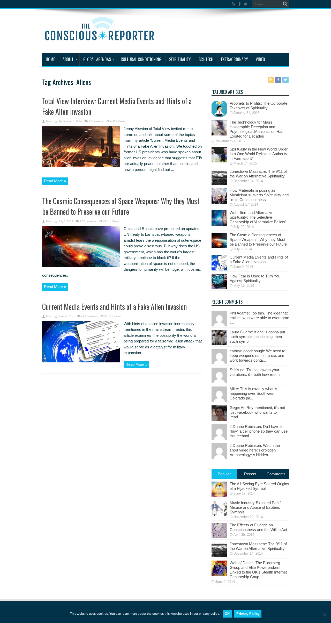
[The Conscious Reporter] (100, 40)
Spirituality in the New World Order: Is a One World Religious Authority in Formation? (259, 154)
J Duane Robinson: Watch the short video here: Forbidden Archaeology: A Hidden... (255, 450)
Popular (224, 474)
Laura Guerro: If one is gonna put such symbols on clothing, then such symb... (257, 336)
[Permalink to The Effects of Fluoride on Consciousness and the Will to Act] (219, 537)
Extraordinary (234, 59)
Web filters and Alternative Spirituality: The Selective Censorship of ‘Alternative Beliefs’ (258, 217)
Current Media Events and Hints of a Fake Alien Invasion (114, 306)
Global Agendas (97, 59)
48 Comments (89, 316)
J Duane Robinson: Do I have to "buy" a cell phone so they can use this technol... (259, 431)
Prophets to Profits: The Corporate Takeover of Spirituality (258, 105)
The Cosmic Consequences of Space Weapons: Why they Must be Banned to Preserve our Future (120, 206)
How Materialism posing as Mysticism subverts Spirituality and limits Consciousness (259, 195)
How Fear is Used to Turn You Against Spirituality (255, 278)
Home (50, 59)
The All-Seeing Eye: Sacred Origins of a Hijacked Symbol (259, 486)
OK (227, 614)
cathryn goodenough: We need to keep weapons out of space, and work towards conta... (257, 355)
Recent (250, 474)
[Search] (285, 4)
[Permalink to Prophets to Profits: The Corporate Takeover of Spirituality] (219, 115)
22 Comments (88, 221)
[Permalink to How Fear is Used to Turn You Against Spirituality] (219, 288)
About (68, 59)
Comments (276, 474)
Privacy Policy (247, 614)
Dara (49, 121)
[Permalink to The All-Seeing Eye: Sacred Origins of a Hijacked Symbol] (219, 495)
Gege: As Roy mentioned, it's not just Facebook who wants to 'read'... (257, 412)
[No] (324, 614)
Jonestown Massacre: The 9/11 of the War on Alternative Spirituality (258, 173)
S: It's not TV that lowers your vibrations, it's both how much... (256, 372)
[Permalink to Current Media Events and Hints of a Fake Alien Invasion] (81, 361)
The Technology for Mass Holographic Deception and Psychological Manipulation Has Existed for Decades (256, 129)
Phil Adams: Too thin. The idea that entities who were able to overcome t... (259, 318)
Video (260, 59)
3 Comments (95, 121)
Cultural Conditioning (141, 59)
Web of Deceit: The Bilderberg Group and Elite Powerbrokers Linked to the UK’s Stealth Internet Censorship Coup (258, 570)
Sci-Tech (206, 59)
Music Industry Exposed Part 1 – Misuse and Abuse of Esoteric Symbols (257, 507)
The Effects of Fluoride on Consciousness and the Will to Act (258, 527)
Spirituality (180, 59)
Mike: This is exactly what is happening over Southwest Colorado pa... (253, 393)
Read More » (55, 181)
